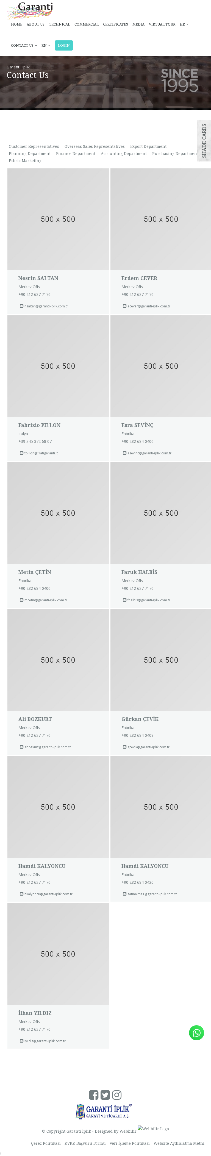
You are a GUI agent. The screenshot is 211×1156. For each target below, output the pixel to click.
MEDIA (138, 24)
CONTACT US (22, 45)
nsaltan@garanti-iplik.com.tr (46, 306)
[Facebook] (94, 1097)
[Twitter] (106, 1097)
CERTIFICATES (115, 24)
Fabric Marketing (25, 160)
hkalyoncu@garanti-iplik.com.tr (48, 894)
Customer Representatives (34, 146)
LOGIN (64, 45)
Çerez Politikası (46, 1143)
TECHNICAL (59, 24)
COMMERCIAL (86, 24)
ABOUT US (36, 24)
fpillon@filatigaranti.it (41, 453)
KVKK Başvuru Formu (85, 1143)
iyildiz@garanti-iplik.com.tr (45, 1041)
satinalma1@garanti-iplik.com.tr (152, 894)
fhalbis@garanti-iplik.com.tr (148, 600)
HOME (16, 24)
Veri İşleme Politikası (130, 1143)
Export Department (148, 146)
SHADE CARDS (204, 141)
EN (44, 45)
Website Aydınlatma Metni (179, 1143)
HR (182, 24)
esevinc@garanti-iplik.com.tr (149, 453)
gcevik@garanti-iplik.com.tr (148, 747)
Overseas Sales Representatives (95, 146)
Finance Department (75, 153)
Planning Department (30, 153)
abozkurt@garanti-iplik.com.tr (47, 747)
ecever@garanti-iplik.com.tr (148, 306)
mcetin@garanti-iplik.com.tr (45, 600)
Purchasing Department (175, 153)
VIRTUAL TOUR (162, 24)
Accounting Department (124, 153)
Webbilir (129, 1131)
